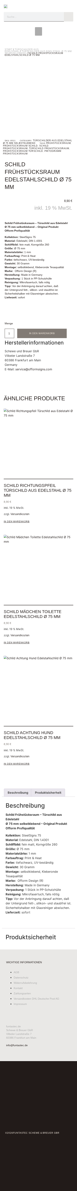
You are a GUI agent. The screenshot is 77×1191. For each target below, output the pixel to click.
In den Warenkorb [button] (17, 522)
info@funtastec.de (17, 1045)
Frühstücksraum (58, 143)
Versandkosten (19, 514)
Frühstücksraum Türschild (23, 151)
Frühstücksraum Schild (20, 145)
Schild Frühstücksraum (26, 147)
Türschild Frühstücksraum (49, 148)
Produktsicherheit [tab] (48, 792)
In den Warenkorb (42, 333)
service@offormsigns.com (33, 369)
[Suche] (68, 16)
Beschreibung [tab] (18, 792)
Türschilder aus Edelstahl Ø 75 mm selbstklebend (38, 52)
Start (9, 49)
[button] (38, 31)
